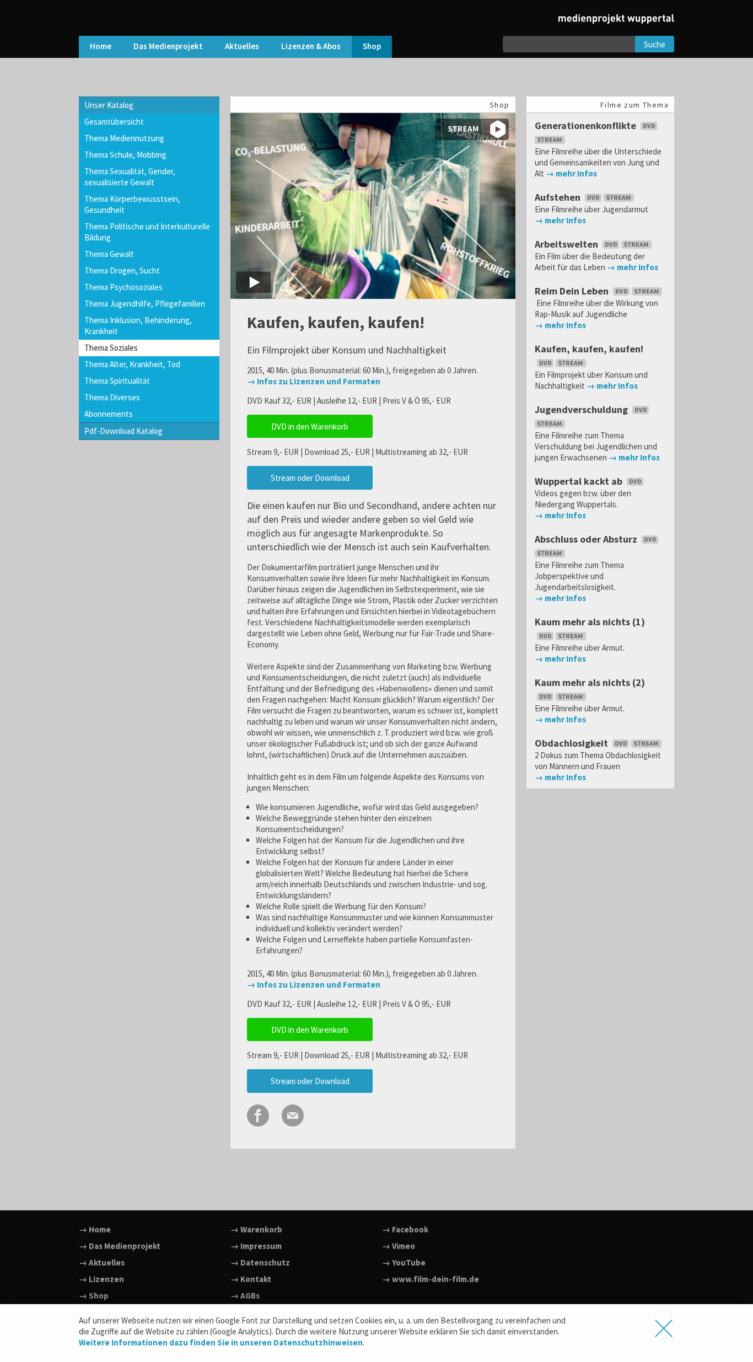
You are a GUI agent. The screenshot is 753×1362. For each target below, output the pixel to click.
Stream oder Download (310, 478)
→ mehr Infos (571, 173)
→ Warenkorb (256, 1229)
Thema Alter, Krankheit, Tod (132, 364)
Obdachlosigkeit (572, 743)
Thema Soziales (111, 347)
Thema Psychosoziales (123, 287)
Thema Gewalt (109, 254)
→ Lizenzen (101, 1279)
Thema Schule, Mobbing (125, 154)
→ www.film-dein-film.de (430, 1279)
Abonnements (108, 414)
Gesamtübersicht (114, 121)
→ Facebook (405, 1229)
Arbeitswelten (567, 244)
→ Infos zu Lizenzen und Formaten (313, 381)
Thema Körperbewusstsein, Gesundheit (132, 204)
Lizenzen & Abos (311, 46)
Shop (372, 46)
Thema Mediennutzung (124, 138)
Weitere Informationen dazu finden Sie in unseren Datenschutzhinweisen (221, 1342)
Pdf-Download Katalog (123, 431)
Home (100, 46)
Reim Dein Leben (573, 291)
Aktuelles (242, 46)
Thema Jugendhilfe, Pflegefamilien (144, 303)
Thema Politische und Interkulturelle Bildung (147, 232)
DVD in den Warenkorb (309, 426)
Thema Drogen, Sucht (122, 270)
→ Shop (94, 1295)
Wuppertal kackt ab (580, 481)
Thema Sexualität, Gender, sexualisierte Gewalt (129, 176)
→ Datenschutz (260, 1262)
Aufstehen (559, 197)
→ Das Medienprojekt (119, 1246)
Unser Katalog (108, 105)
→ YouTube (404, 1262)
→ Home (95, 1229)
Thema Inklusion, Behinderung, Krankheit (138, 325)
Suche (654, 44)
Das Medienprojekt (168, 46)
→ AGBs (245, 1295)
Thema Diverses (112, 397)
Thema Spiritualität (117, 381)
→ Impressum (256, 1246)
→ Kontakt (250, 1279)
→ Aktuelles (102, 1262)
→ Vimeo (398, 1246)
